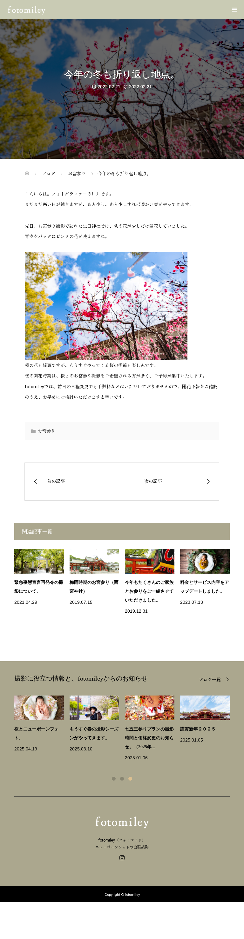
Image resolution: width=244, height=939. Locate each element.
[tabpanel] (124, 729)
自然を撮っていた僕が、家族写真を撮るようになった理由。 (94, 738)
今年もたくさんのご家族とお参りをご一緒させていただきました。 (149, 591)
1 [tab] (114, 779)
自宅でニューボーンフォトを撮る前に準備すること (38, 738)
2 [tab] (122, 779)
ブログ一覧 (210, 679)
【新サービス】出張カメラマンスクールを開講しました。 (149, 738)
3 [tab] (130, 779)
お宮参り (46, 431)
